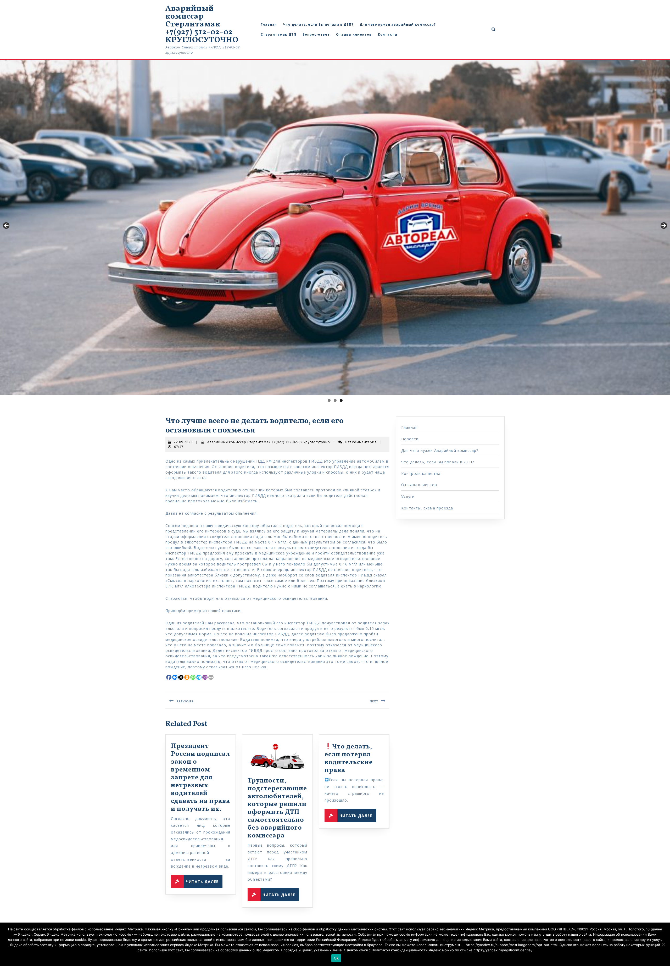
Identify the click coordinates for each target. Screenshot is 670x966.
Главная (269, 24)
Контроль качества (420, 473)
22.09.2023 (183, 442)
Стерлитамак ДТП (278, 34)
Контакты (387, 34)
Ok (336, 958)
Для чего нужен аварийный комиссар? (398, 24)
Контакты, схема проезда (427, 508)
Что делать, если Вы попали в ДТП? (318, 24)
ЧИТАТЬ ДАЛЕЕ (204, 880)
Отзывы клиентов (354, 34)
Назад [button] (6, 226)
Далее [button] (663, 226)
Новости (409, 438)
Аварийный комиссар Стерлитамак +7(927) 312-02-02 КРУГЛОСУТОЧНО (201, 24)
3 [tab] (341, 400)
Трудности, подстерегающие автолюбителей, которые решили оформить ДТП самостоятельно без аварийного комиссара (277, 808)
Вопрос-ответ (316, 34)
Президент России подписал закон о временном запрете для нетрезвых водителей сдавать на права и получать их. (200, 778)
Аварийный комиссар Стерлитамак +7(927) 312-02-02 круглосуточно (268, 442)
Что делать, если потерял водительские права (349, 758)
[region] (335, 227)
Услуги (408, 496)
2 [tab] (335, 400)
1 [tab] (329, 400)
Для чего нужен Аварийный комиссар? (439, 450)
